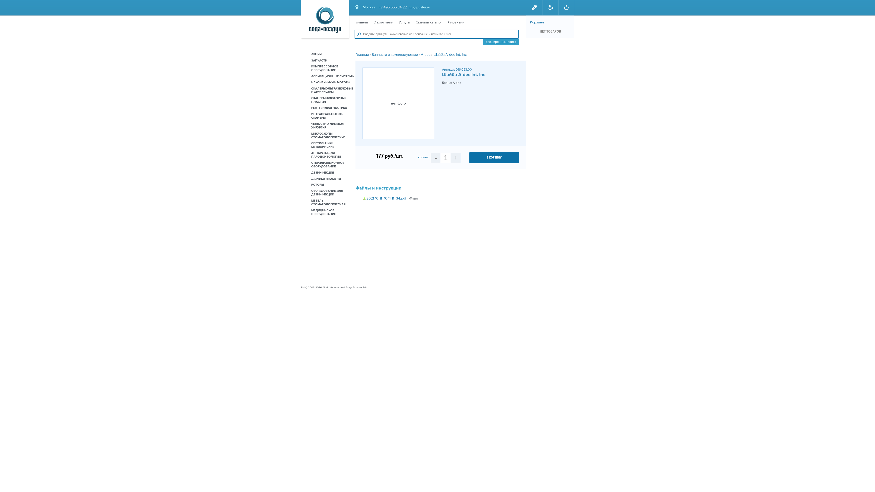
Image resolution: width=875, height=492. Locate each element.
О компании (383, 22)
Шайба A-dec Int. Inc (450, 54)
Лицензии (456, 22)
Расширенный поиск (501, 42)
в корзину (494, 157)
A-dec (425, 54)
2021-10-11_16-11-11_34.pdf (386, 198)
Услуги (404, 22)
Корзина (537, 22)
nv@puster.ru (419, 7)
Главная (361, 22)
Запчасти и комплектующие (395, 54)
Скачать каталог (429, 22)
